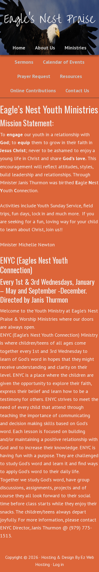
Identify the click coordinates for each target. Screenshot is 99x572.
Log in (58, 564)
